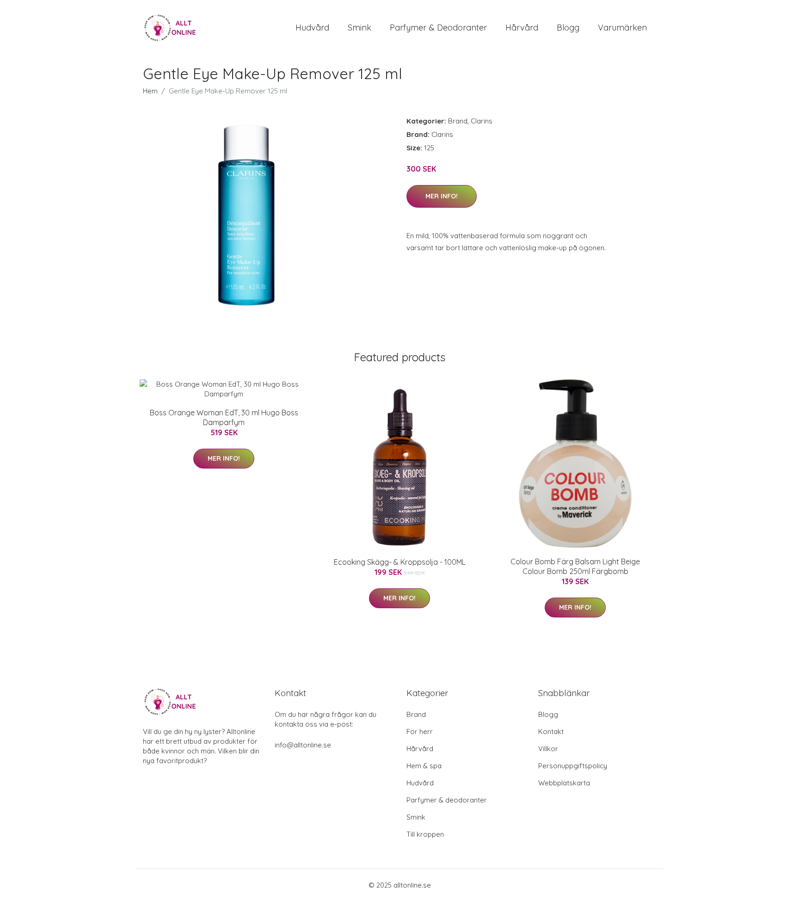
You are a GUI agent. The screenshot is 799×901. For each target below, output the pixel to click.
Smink (359, 27)
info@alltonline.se (303, 745)
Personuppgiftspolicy (572, 765)
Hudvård (312, 27)
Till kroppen (425, 834)
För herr (419, 731)
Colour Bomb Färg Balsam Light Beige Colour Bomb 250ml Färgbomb (575, 566)
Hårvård (521, 27)
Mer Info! (441, 196)
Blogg (568, 27)
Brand (457, 121)
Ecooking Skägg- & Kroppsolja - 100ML (400, 562)
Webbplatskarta (564, 782)
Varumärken (622, 27)
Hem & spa (424, 765)
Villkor (548, 748)
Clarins (481, 121)
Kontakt (551, 731)
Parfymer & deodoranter (438, 27)
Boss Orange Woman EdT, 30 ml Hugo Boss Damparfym (224, 417)
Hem (150, 90)
